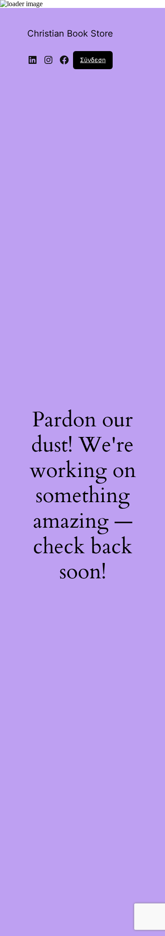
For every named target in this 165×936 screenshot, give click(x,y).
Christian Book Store (70, 33)
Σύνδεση (93, 59)
